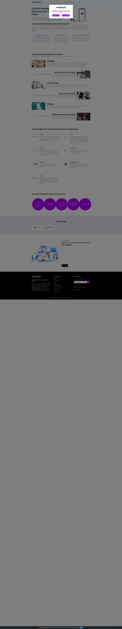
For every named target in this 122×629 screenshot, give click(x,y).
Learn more (77, 627)
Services (74, 2)
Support (79, 2)
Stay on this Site (66, 15)
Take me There (56, 15)
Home (65, 2)
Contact (88, 2)
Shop (84, 2)
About (69, 2)
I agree (81, 627)
